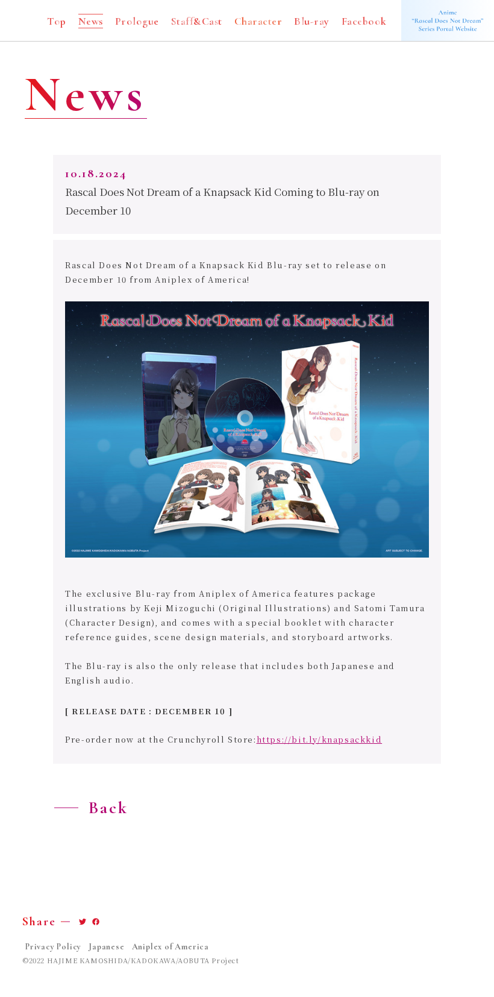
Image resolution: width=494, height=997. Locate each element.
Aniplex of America (170, 947)
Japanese (106, 947)
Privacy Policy (53, 947)
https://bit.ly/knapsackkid (320, 739)
